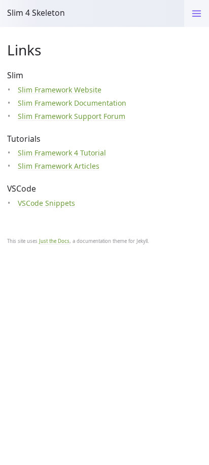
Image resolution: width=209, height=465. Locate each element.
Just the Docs (54, 241)
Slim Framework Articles (58, 166)
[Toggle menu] (196, 13)
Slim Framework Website (59, 90)
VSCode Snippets (46, 203)
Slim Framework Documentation (72, 103)
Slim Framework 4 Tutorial (62, 153)
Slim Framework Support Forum (71, 116)
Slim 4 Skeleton (36, 12)
